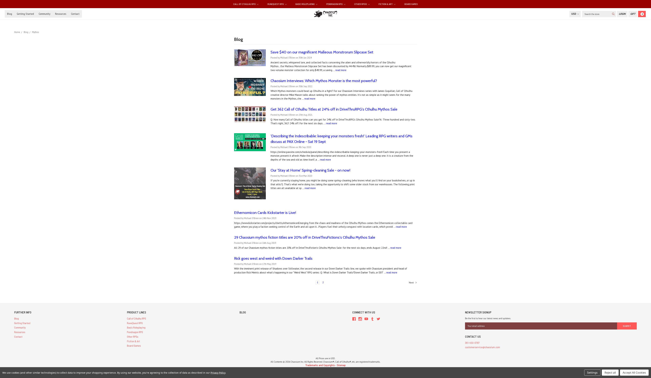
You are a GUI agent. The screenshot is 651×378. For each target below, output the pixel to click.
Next (411, 282)
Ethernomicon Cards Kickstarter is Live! (265, 212)
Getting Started (25, 13)
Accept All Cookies (634, 372)
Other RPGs (360, 4)
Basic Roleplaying (305, 4)
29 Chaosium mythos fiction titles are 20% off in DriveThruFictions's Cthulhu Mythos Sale (304, 237)
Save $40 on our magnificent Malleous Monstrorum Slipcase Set (322, 52)
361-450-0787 (472, 342)
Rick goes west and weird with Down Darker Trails (273, 258)
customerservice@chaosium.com (482, 347)
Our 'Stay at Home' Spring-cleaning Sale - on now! (310, 170)
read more (340, 70)
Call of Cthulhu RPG (244, 4)
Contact (75, 13)
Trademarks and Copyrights (320, 365)
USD (574, 13)
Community (44, 13)
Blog (9, 13)
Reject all (610, 372)
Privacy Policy (218, 372)
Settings (592, 372)
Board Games (411, 4)
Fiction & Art (386, 4)
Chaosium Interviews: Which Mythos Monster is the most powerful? (324, 80)
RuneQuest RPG (276, 4)
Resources (60, 13)
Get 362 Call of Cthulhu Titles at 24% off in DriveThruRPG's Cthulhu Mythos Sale (334, 109)
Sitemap (341, 365)
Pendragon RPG (334, 4)
